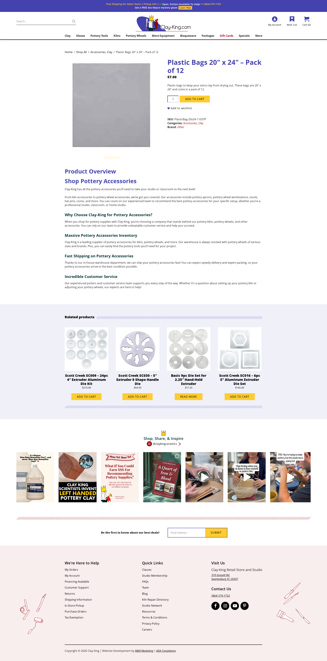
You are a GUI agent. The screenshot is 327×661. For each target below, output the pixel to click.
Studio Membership (154, 575)
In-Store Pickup (74, 605)
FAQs (145, 581)
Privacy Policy (150, 623)
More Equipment (163, 36)
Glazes (80, 36)
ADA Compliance (166, 651)
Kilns (117, 36)
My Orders (71, 570)
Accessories (98, 52)
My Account (72, 575)
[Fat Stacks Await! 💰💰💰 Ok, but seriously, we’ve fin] (120, 477)
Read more (188, 397)
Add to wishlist (181, 108)
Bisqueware (188, 36)
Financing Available (77, 581)
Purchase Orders (76, 611)
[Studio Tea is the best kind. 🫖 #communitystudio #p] (290, 477)
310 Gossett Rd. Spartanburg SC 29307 (224, 577)
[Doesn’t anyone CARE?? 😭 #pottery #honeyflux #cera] (35, 477)
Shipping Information (78, 599)
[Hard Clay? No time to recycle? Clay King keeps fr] (247, 477)
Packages (208, 36)
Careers (147, 629)
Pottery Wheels (136, 36)
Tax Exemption (74, 617)
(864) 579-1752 (220, 596)
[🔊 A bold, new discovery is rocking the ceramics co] (77, 477)
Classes (147, 570)
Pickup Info (150, 4)
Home (69, 52)
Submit (216, 532)
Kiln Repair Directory (155, 599)
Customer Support (77, 587)
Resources (148, 611)
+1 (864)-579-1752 (211, 4)
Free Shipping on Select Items (123, 4)
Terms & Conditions (154, 617)
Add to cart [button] (86, 397)
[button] (179, 4)
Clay (68, 36)
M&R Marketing (144, 651)
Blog (145, 594)
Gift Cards (226, 36)
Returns (70, 594)
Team (145, 587)
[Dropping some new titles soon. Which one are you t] (162, 477)
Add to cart (194, 99)
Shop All (81, 52)
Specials (244, 36)
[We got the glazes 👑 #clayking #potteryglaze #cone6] (204, 477)
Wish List (292, 24)
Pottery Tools (99, 36)
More (258, 36)
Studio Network (152, 605)
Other (180, 127)
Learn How (185, 7)
